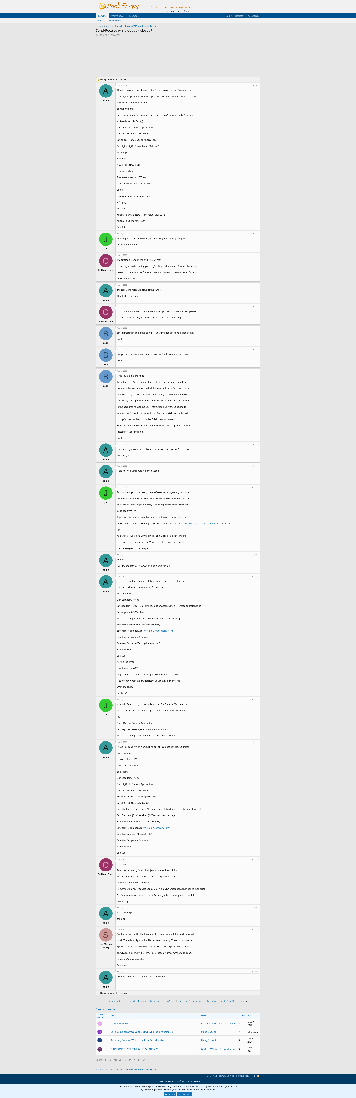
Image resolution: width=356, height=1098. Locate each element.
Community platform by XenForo (178, 1081)
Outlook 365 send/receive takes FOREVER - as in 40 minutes (141, 1031)
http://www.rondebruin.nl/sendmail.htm (199, 523)
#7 (257, 349)
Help (253, 1075)
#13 (257, 576)
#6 (257, 328)
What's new (117, 15)
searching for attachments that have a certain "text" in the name (212, 1001)
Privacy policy (242, 1075)
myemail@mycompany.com (158, 630)
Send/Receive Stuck (120, 1023)
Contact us (212, 1075)
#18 (257, 929)
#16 (257, 859)
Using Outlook (208, 1031)
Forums (102, 15)
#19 (257, 972)
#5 (257, 306)
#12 (257, 555)
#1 (257, 85)
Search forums (114, 20)
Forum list (100, 20)
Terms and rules (226, 1075)
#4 (257, 285)
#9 (257, 444)
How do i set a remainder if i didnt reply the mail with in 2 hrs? (142, 1001)
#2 (257, 234)
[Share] (253, 85)
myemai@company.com (156, 827)
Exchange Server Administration (218, 1023)
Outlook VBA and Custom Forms (218, 1049)
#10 (257, 466)
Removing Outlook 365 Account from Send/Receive (137, 1040)
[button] (125, 15)
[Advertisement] (163, 57)
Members (134, 15)
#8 (257, 371)
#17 (257, 908)
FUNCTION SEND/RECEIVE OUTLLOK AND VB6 (134, 1049)
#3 (257, 255)
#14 (257, 699)
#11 (257, 487)
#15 (257, 742)
